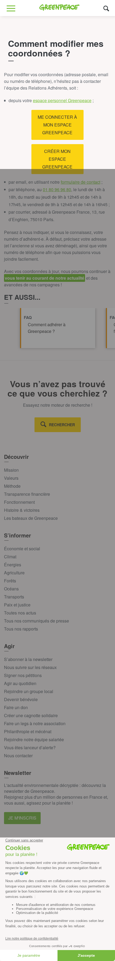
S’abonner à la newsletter (28, 659)
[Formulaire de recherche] (106, 8)
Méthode (12, 486)
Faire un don (16, 707)
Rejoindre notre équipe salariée (34, 739)
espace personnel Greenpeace (62, 100)
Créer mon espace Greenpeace (57, 159)
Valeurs (11, 478)
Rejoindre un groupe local (28, 691)
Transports (14, 597)
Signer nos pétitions (23, 675)
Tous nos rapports (21, 629)
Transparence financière (27, 494)
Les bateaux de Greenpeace (31, 518)
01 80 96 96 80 (57, 189)
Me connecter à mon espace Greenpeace (57, 125)
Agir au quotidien (20, 683)
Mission (11, 470)
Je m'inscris (22, 818)
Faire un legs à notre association (35, 723)
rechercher (62, 424)
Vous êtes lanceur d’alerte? (30, 747)
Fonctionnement (19, 502)
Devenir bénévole (21, 699)
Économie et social (22, 548)
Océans (11, 589)
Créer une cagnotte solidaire (31, 715)
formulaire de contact (80, 182)
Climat (10, 556)
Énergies (12, 565)
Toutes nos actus (20, 613)
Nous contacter (18, 755)
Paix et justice (17, 605)
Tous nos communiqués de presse (36, 621)
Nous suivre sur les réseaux (30, 667)
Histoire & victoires (22, 510)
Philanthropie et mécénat (27, 731)
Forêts (10, 581)
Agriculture (14, 573)
